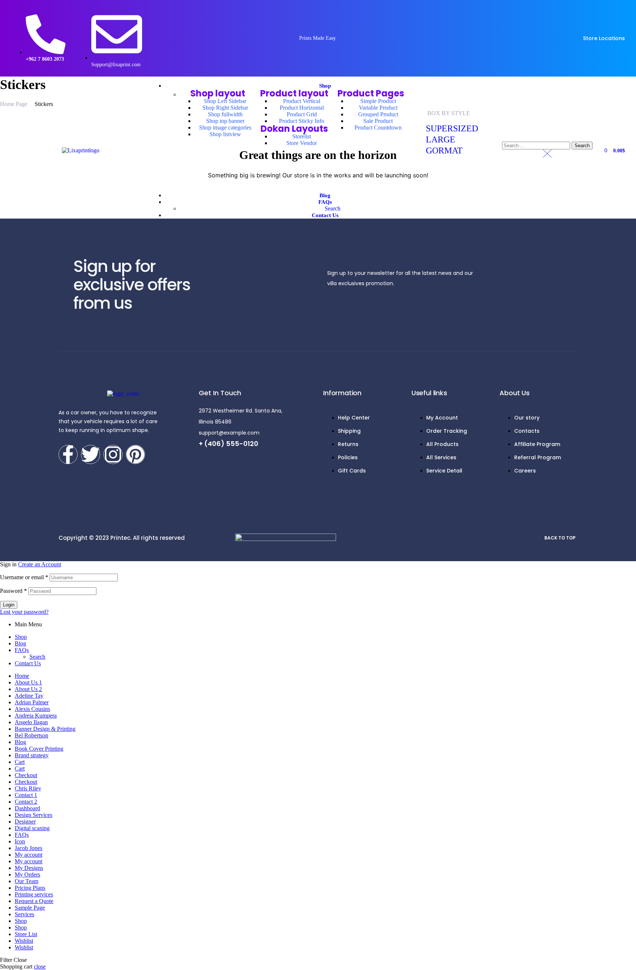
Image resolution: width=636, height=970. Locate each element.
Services (24, 914)
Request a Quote (34, 901)
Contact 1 (26, 795)
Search (37, 657)
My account (28, 855)
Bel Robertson (31, 735)
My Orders (27, 874)
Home (22, 676)
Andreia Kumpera (36, 715)
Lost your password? (24, 612)
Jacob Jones (28, 848)
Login (8, 605)
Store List (26, 934)
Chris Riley (28, 788)
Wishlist (24, 941)
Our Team (26, 881)
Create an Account (39, 564)
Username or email (24, 577)
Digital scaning (32, 828)
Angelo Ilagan (31, 722)
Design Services (33, 815)
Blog (20, 643)
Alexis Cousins (32, 709)
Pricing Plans (30, 888)
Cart (20, 762)
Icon (20, 841)
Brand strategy (32, 755)
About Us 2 (28, 689)
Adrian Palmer (32, 702)
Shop (21, 637)
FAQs (22, 650)
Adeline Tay (29, 696)
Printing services (34, 894)
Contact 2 (26, 802)
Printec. (120, 538)
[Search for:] (537, 145)
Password (13, 591)
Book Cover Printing (39, 749)
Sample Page (30, 907)
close (40, 966)
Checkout (26, 775)
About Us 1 (28, 682)
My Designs (29, 868)
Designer (25, 821)
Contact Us (28, 663)
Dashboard (27, 808)
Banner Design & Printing (45, 729)
